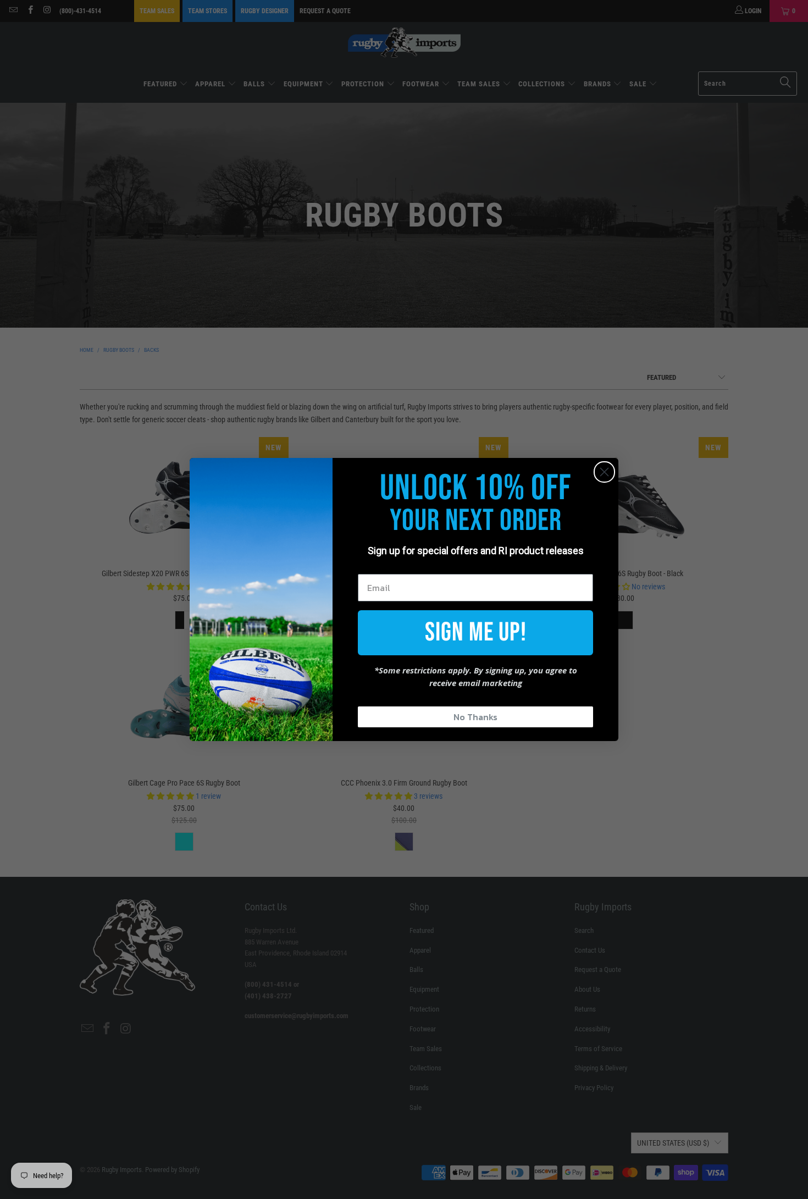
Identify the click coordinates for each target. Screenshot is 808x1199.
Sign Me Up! (476, 632)
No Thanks (475, 716)
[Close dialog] (604, 472)
